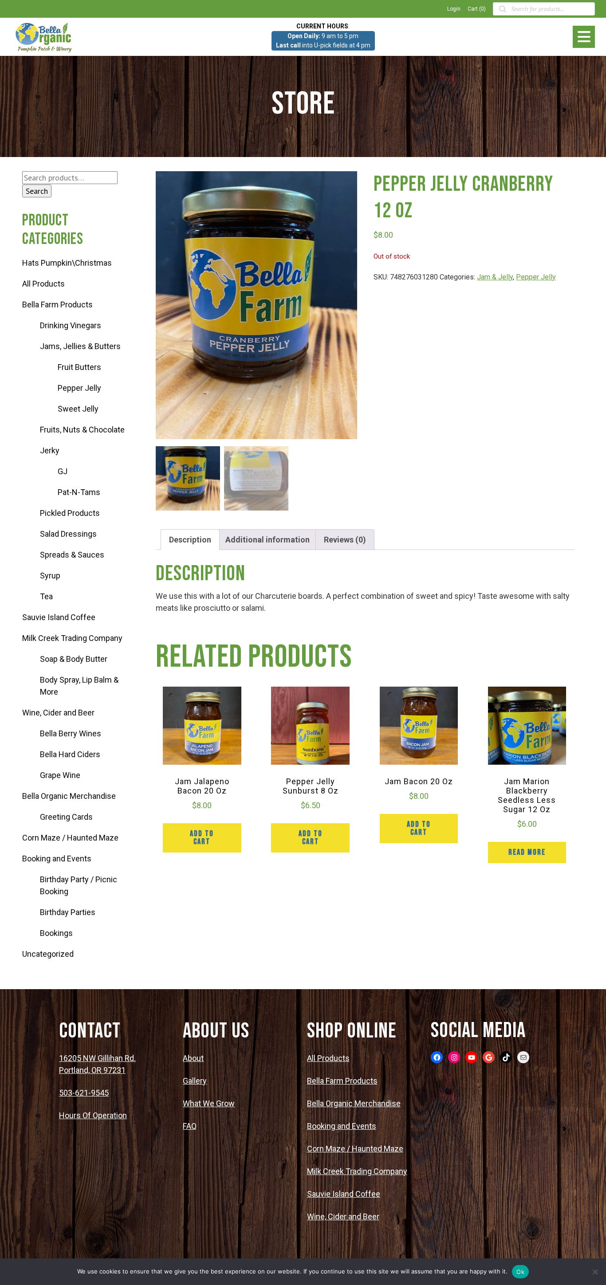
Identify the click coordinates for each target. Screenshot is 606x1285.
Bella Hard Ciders (70, 754)
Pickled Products (70, 513)
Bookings (56, 933)
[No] (594, 1271)
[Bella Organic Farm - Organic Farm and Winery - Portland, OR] (44, 37)
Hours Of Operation (93, 1115)
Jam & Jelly (495, 277)
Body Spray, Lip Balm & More (79, 685)
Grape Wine (60, 775)
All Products (43, 283)
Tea (46, 596)
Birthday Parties (67, 912)
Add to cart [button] (202, 837)
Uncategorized (48, 954)
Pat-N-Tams (79, 492)
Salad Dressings (68, 533)
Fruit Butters (79, 367)
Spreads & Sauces (72, 554)
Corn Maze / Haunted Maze (70, 837)
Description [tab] (190, 539)
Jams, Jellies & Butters (80, 346)
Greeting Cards (66, 816)
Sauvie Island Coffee (58, 617)
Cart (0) (477, 9)
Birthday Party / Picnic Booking (78, 885)
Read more (527, 852)
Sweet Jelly (78, 408)
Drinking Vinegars (70, 325)
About (193, 1058)
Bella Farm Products (57, 304)
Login (453, 9)
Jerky (49, 450)
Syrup (50, 575)
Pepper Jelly (79, 388)
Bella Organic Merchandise (69, 796)
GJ (62, 471)
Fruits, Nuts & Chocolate (82, 429)
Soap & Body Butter (73, 659)
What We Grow (209, 1103)
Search (37, 191)
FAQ (190, 1126)
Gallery (195, 1080)
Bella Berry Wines (70, 733)
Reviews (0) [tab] (345, 539)
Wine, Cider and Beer (58, 712)
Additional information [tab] (267, 539)
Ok (520, 1271)
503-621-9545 (84, 1092)
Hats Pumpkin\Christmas (67, 262)
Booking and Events (56, 858)
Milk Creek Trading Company (72, 638)
